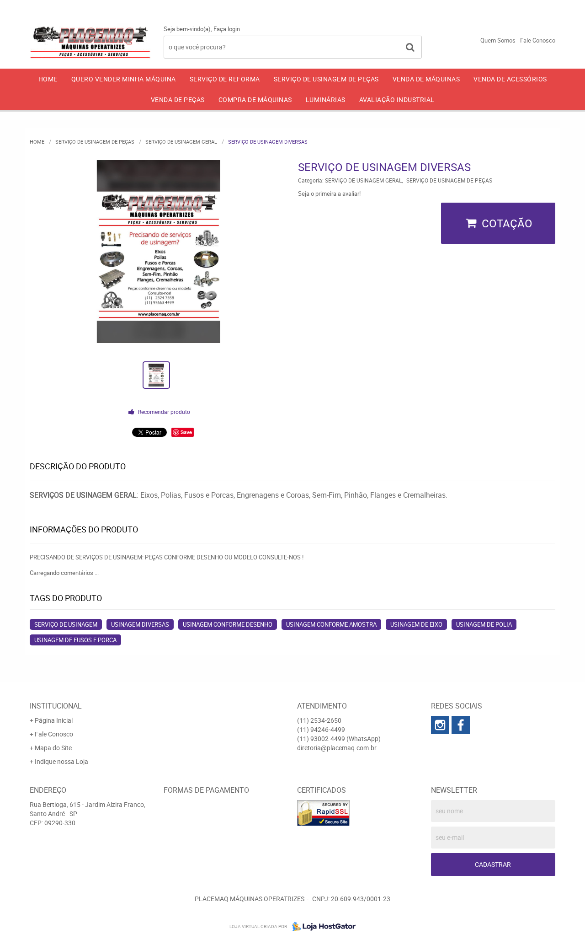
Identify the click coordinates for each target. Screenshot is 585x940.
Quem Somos (498, 40)
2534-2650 (388, 7)
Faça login (226, 29)
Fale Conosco (537, 40)
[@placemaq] (461, 725)
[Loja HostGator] (321, 926)
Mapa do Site (53, 747)
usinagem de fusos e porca (75, 640)
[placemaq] (440, 725)
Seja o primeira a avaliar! (329, 193)
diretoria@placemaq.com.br (337, 747)
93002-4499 (530, 7)
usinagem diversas (140, 624)
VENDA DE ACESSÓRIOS (510, 79)
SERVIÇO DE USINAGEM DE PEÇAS (326, 79)
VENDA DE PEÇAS (178, 99)
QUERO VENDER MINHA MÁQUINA (123, 79)
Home (48, 79)
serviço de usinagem (65, 624)
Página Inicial (54, 720)
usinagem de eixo (416, 624)
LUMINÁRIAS (326, 99)
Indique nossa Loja (61, 761)
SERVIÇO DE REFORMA (225, 79)
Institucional (56, 706)
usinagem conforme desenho (227, 624)
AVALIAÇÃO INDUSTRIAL (397, 99)
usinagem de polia (484, 624)
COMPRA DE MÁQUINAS (255, 99)
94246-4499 (458, 7)
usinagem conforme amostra (331, 624)
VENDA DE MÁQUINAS (426, 79)
